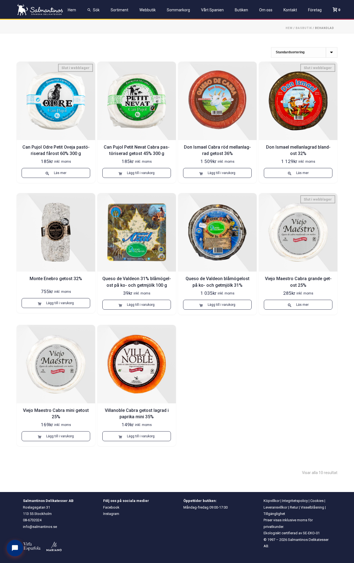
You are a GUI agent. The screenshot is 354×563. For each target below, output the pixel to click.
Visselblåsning (312, 507)
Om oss (265, 10)
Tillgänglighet (274, 514)
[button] (136, 173)
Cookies (317, 501)
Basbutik (304, 28)
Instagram (111, 514)
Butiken (241, 10)
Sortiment (119, 10)
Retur (294, 507)
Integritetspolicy (295, 501)
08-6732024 (32, 520)
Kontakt (290, 10)
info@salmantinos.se (40, 527)
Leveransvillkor (275, 507)
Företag (315, 10)
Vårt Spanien (212, 10)
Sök (96, 10)
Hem (72, 10)
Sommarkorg (178, 10)
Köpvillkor (272, 501)
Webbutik (147, 10)
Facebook (111, 507)
